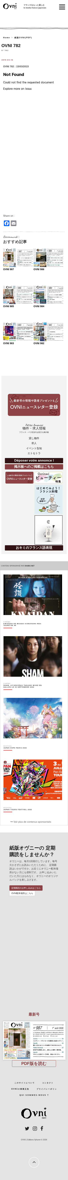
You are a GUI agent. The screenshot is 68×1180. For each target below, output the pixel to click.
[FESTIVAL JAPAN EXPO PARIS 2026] (15, 754)
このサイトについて (24, 1083)
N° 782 (5, 50)
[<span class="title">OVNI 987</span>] (34, 1021)
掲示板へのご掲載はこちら (34, 466)
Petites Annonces (34, 428)
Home (6, 37)
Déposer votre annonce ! (34, 460)
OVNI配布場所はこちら (22, 893)
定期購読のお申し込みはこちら (26, 888)
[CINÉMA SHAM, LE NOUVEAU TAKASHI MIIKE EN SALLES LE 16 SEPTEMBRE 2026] (23, 692)
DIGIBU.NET (30, 566)
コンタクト (48, 1083)
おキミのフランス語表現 (34, 547)
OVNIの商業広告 (20, 1089)
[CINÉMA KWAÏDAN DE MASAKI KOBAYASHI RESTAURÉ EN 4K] (23, 630)
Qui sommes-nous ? (34, 1095)
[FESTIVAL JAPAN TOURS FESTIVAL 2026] (17, 815)
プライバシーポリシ (47, 1089)
